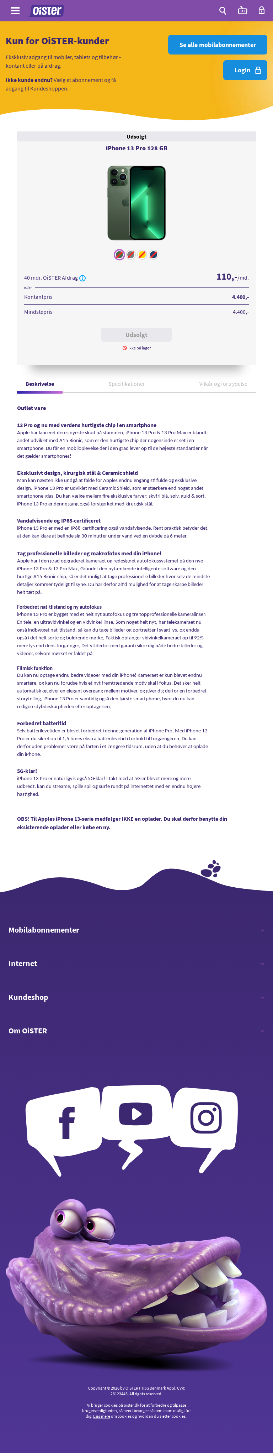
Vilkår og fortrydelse (223, 383)
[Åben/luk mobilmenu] (15, 11)
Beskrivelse (40, 383)
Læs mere (101, 1416)
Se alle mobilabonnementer (218, 45)
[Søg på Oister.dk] (222, 11)
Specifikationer (126, 383)
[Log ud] (261, 12)
